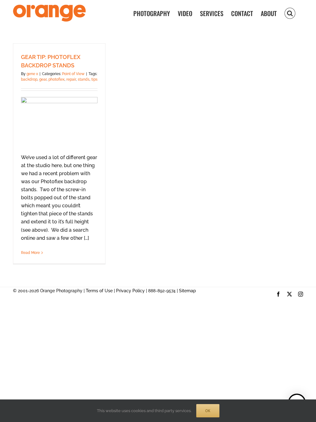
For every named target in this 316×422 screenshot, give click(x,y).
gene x (32, 74)
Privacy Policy (130, 290)
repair (71, 79)
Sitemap (187, 290)
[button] (290, 13)
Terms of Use (99, 290)
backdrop (29, 79)
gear (43, 79)
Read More (30, 253)
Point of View (73, 74)
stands (83, 79)
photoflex (56, 79)
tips (94, 79)
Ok (207, 410)
